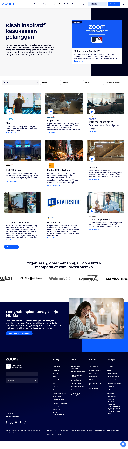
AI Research (57, 406)
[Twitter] (11, 422)
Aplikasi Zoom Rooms (78, 372)
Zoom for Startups (95, 388)
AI (29, 4)
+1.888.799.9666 (94, 367)
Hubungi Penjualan (95, 370)
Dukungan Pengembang (112, 400)
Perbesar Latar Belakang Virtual (76, 394)
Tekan (55, 390)
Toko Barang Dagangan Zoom (58, 414)
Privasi (55, 430)
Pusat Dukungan (113, 373)
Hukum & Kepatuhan (100, 430)
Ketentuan (49, 430)
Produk (19, 4)
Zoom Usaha (57, 410)
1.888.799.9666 (14, 416)
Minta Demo (93, 377)
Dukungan (82, 4)
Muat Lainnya (12, 247)
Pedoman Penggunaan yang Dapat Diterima (82, 430)
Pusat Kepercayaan (64, 430)
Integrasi (56, 380)
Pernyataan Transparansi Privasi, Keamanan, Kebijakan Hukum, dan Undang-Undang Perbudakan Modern (114, 409)
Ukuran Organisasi (113, 83)
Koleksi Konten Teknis (114, 383)
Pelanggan (56, 370)
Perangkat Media (58, 400)
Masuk (74, 4)
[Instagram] (25, 422)
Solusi (36, 4)
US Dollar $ (11, 380)
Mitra (54, 383)
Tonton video (78, 61)
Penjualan (93, 360)
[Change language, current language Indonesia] (60, 4)
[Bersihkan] (37, 82)
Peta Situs (59, 434)
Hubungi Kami (112, 390)
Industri (66, 83)
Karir (54, 377)
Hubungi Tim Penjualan (94, 4)
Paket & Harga (94, 373)
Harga (45, 4)
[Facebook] (20, 422)
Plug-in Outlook (76, 383)
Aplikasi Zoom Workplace (75, 367)
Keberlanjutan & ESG (59, 393)
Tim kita (55, 373)
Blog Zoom (56, 367)
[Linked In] (7, 422)
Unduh (73, 360)
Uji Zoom (110, 367)
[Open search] (54, 4)
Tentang (56, 360)
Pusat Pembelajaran (114, 377)
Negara (87, 83)
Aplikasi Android (76, 390)
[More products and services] (123, 4)
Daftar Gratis (114, 4)
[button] (123, 444)
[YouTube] (16, 422)
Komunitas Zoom (113, 380)
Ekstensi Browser (76, 380)
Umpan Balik (112, 387)
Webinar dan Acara (95, 380)
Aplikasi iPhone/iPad (77, 387)
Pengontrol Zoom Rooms (76, 376)
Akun (109, 370)
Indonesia (10, 374)
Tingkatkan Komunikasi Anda (19, 333)
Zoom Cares (57, 396)
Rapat (66, 4)
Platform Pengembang (60, 403)
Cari (7, 82)
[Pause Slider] (122, 286)
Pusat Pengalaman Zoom (95, 384)
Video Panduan (112, 396)
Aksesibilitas (111, 393)
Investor (55, 387)
